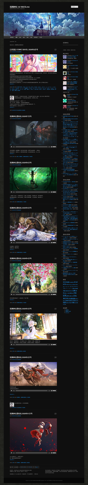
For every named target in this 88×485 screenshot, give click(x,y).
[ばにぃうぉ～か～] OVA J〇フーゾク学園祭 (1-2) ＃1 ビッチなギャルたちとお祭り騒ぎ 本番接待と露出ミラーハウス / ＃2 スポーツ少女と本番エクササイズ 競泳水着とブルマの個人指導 (70, 124)
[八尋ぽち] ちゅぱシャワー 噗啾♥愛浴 (70, 262)
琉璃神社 (20, 156)
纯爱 (64, 302)
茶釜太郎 (48, 89)
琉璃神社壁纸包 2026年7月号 (21, 116)
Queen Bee (75, 284)
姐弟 (73, 293)
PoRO (67, 284)
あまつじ (43, 87)
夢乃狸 (13, 89)
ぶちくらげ (44, 88)
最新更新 (12, 37)
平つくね (21, 89)
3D (64, 282)
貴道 (13, 90)
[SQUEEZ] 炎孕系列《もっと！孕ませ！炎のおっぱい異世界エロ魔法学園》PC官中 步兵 (70, 186)
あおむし (39, 87)
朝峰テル (28, 89)
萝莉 (69, 302)
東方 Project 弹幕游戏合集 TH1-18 (69, 225)
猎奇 (76, 298)
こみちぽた (17, 88)
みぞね (48, 88)
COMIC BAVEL (19, 87)
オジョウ (49, 87)
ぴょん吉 (40, 88)
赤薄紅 (15, 90)
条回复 (18, 90)
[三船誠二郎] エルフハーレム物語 (69, 267)
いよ (46, 87)
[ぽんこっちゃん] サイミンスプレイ (69, 270)
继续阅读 (12, 84)
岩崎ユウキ (17, 89)
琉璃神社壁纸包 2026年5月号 (21, 208)
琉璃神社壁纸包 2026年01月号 (21, 413)
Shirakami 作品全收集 (71, 100)
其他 (31, 37)
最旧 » (37, 467)
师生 (68, 296)
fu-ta (27, 87)
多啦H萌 (19, 51)
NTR (64, 284)
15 (55, 116)
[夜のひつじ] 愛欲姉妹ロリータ (69, 202)
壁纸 (18, 156)
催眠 (77, 288)
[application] (33, 146)
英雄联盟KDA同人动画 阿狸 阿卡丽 (69, 143)
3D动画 (67, 282)
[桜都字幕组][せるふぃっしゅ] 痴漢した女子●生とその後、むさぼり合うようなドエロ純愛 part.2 (70, 141)
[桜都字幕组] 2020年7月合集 (68, 116)
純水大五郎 (36, 89)
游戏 (27, 37)
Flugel (24, 87)
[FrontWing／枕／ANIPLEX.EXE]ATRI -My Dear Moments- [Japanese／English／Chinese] (70, 193)
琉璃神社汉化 (75, 300)
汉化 (72, 296)
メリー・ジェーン (69, 288)
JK (74, 282)
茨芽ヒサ (44, 89)
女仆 (67, 293)
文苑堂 (25, 89)
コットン (12, 88)
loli (77, 282)
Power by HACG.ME (36, 480)
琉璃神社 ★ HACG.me (20, 6)
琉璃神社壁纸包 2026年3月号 (21, 308)
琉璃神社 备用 (68, 311)
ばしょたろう (35, 88)
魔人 (65, 304)
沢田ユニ (32, 89)
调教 (73, 302)
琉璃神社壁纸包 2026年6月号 (21, 162)
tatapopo (35, 87)
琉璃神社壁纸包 (26, 156)
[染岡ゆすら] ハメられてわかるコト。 (70, 256)
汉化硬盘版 (71, 299)
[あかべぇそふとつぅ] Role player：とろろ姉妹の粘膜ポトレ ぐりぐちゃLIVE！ (70, 213)
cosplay (71, 282)
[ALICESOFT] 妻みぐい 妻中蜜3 (69, 181)
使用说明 (35, 37)
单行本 (71, 290)
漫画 (24, 37)
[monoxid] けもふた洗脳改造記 (69, 222)
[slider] (54, 146)
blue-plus (67, 312)
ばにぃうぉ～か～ (66, 286)
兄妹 (64, 291)
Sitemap (60, 480)
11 (55, 162)
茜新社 (67, 302)
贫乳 (75, 302)
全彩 (67, 290)
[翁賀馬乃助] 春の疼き (67, 241)
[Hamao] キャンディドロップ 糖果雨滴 (70, 248)
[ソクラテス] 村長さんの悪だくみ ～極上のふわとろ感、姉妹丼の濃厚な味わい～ (70, 229)
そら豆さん (30, 88)
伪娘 (75, 288)
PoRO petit (71, 284)
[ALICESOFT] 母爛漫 (67, 204)
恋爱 (70, 296)
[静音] (51, 146)
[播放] (11, 146)
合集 (74, 290)
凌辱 (69, 290)
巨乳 (65, 295)
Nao (29, 87)
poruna (32, 87)
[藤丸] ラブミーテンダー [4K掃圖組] (69, 251)
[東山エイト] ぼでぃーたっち (68, 254)
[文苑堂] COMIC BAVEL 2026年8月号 (24, 49)
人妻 (73, 288)
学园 (75, 293)
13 (55, 357)
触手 (71, 302)
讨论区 (40, 37)
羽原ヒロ (40, 89)
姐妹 (71, 293)
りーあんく (52, 88)
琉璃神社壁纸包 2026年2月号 (21, 357)
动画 (20, 37)
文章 (16, 37)
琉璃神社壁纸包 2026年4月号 (21, 258)
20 (30, 467)
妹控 (69, 293)
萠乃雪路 (52, 89)
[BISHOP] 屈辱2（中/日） (68, 209)
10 (55, 208)
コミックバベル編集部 (24, 88)
